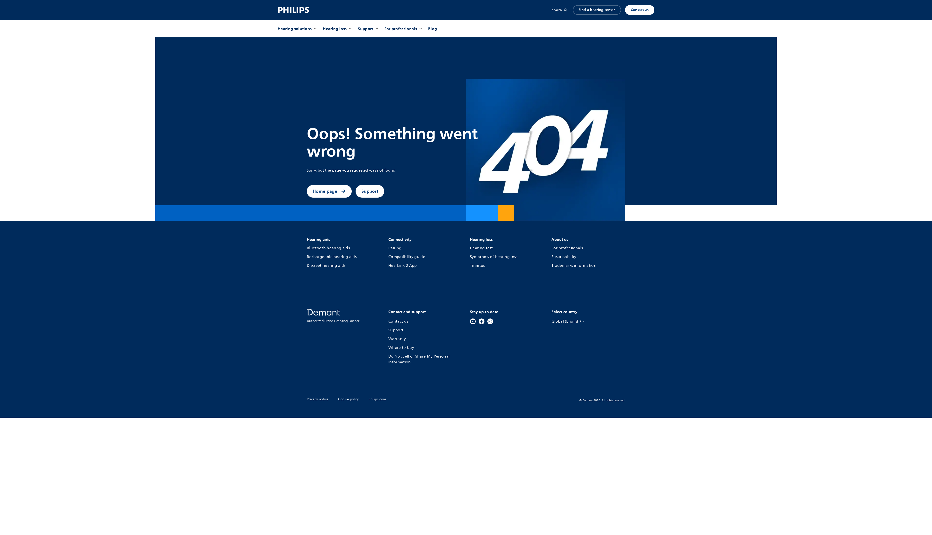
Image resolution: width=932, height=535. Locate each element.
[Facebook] (481, 321)
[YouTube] (473, 321)
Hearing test (481, 248)
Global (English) (566, 321)
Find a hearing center (597, 10)
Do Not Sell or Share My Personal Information (418, 359)
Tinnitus (477, 265)
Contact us (640, 10)
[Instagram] (490, 321)
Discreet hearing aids (326, 265)
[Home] (293, 10)
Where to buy (401, 348)
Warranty (397, 339)
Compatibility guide (406, 257)
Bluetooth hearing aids (328, 248)
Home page (325, 191)
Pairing (394, 248)
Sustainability (563, 257)
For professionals (567, 248)
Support (369, 191)
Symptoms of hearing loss (493, 257)
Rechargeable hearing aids (332, 257)
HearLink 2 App (402, 265)
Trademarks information (573, 265)
